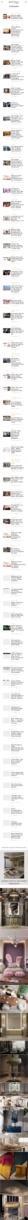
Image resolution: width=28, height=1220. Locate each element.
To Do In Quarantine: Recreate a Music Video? (17, 105)
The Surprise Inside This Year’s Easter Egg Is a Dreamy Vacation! (17, 965)
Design (12, 475)
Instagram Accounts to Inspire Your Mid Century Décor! (17, 191)
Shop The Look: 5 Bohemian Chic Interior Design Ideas (17, 259)
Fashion (12, 757)
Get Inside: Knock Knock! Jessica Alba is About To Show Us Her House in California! (17, 48)
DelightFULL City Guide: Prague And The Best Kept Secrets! (17, 734)
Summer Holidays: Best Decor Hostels (16, 823)
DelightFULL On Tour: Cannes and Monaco (17, 1063)
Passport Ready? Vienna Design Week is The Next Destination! (17, 670)
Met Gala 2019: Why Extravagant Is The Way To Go (17, 302)
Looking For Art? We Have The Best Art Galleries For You (17, 218)
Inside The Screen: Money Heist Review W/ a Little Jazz (17, 246)
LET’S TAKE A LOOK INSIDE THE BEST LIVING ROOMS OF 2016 (16, 1171)
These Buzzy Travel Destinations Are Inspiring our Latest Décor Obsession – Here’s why (17, 31)
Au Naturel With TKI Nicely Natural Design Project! (17, 591)
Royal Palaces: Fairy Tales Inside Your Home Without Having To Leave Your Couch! (17, 134)
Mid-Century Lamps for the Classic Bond (16, 1037)
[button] (26, 1206)
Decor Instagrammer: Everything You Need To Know (16, 811)
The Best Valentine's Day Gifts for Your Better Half (17, 996)
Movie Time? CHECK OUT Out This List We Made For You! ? (17, 63)
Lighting (12, 128)
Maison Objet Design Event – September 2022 (17, 17)
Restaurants (17, 831)
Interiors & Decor (14, 13)
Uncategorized (20, 128)
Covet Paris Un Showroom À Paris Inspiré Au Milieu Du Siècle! (17, 494)
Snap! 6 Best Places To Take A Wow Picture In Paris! (17, 683)
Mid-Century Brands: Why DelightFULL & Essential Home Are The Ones (17, 232)
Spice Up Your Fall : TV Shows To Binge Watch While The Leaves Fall (17, 628)
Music (16, 71)
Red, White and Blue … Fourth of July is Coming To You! (17, 721)
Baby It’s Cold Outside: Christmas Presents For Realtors (16, 535)
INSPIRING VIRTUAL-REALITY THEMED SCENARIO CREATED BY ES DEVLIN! (17, 1094)
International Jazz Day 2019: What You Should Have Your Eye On (17, 331)
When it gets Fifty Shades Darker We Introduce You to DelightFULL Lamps (17, 1123)
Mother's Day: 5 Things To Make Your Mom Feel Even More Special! (17, 875)
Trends (17, 462)
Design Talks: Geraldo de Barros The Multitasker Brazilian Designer (16, 434)
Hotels (12, 691)
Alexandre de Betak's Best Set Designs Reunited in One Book (17, 1050)
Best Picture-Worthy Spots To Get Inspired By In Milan (17, 939)
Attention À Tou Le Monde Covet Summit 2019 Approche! (17, 274)
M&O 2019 (17, 460)
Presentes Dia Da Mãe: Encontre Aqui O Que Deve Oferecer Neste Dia (17, 316)
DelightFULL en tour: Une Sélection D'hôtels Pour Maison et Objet (17, 508)
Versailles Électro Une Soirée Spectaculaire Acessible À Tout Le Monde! (17, 362)
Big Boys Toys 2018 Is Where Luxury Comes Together (16, 578)
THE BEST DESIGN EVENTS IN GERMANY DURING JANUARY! (17, 1140)
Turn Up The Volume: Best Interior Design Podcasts (16, 889)
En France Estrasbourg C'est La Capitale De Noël (17, 551)
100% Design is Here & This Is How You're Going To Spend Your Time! (17, 656)
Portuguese (17, 310)
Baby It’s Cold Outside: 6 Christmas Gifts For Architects (17, 178)
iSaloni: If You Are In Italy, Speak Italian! (16, 926)
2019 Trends (13, 268)
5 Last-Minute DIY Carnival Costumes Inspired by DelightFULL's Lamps (16, 981)
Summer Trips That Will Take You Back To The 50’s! (17, 798)
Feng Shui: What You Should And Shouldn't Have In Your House (17, 862)
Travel (16, 24)
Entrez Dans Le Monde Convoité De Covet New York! (17, 420)
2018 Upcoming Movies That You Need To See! (17, 615)
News (16, 241)
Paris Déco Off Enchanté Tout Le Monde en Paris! (17, 467)
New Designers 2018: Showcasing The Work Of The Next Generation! (17, 747)
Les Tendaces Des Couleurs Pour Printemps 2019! (17, 404)
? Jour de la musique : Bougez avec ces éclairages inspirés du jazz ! (17, 76)
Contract (12, 282)
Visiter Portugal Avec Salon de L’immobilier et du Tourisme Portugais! (17, 289)
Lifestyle (19, 13)
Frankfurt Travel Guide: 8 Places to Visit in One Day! (17, 952)
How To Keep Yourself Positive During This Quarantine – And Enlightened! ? (17, 91)
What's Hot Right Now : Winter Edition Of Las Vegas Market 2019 (17, 450)
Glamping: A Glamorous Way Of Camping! (17, 708)
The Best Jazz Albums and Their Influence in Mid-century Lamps (16, 1024)
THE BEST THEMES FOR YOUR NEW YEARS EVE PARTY (16, 1155)
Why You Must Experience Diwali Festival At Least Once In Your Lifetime (17, 204)
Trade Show (13, 462)
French (12, 71)
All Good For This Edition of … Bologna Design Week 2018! (17, 642)
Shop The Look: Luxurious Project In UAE (17, 389)
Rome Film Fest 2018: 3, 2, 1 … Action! (17, 604)
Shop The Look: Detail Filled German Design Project (17, 377)
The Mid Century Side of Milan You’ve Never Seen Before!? (17, 149)
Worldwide (19, 71)
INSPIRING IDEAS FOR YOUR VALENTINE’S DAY (17, 1109)
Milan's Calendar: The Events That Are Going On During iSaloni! (17, 914)
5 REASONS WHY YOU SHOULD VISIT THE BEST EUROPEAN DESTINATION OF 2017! (17, 1077)
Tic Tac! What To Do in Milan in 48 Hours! (17, 902)
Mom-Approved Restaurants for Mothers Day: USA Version (17, 836)
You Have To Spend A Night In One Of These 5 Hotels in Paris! (17, 696)
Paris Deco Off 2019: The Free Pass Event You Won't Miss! (17, 522)
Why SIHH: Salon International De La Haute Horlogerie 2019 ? (17, 480)
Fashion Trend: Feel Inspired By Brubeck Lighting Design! (17, 849)
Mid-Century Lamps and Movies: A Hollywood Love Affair (17, 1009)
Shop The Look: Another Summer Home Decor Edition (17, 345)
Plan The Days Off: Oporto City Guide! (17, 785)
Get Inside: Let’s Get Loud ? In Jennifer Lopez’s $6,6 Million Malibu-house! (17, 118)
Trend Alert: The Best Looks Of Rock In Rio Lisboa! (17, 762)
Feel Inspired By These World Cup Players (17, 774)
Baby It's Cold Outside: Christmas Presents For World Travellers (18, 564)
